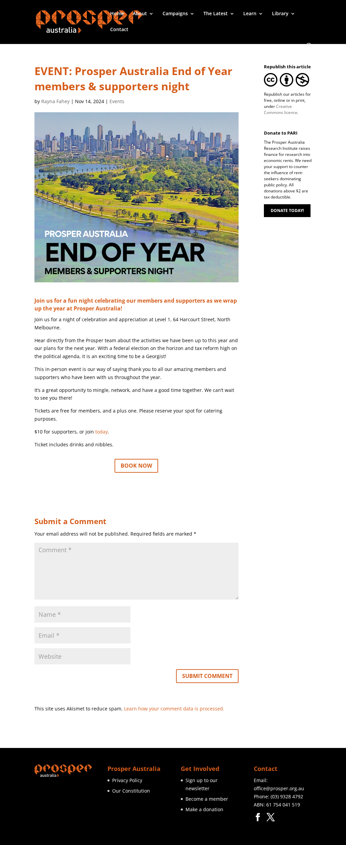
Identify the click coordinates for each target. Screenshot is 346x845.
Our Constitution (131, 791)
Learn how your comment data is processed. (174, 708)
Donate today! (287, 210)
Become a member (207, 799)
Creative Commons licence (280, 109)
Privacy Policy (127, 780)
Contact (119, 29)
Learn (249, 14)
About (140, 14)
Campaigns (175, 14)
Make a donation (204, 809)
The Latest (215, 14)
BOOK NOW (136, 465)
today (101, 431)
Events (116, 101)
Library (280, 14)
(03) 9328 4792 (287, 796)
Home (117, 14)
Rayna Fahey (55, 101)
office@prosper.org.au (279, 788)
